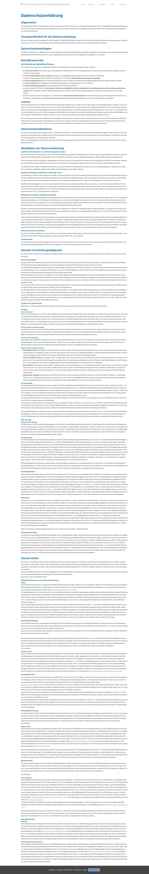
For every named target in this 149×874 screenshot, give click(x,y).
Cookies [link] (84, 869)
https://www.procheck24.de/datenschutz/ (102, 851)
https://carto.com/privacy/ (35, 800)
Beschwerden (77, 869)
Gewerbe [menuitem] (102, 4)
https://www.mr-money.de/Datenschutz (54, 831)
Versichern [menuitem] (91, 4)
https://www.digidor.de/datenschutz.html (65, 590)
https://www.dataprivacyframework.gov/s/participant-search (49, 797)
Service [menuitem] (112, 4)
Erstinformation (68, 869)
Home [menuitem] (83, 4)
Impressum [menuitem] (123, 4)
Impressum (52, 869)
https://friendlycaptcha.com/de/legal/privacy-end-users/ (105, 671)
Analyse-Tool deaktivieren (41, 746)
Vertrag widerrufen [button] (93, 869)
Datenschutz (59, 869)
